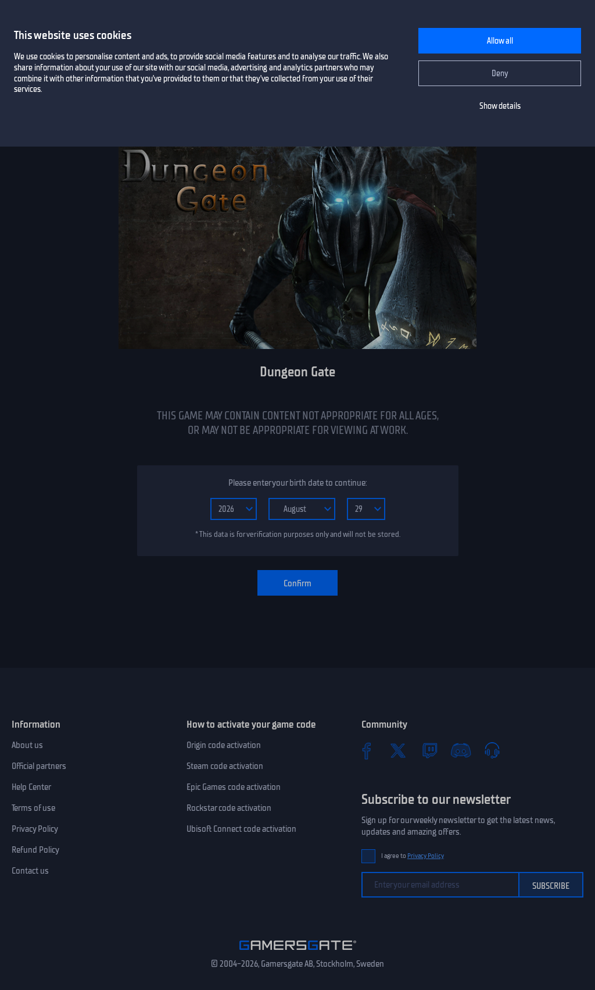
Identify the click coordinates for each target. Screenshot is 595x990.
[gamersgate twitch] (429, 750)
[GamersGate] (297, 952)
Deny (500, 73)
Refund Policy (35, 850)
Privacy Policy (35, 829)
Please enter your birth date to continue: (297, 483)
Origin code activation (224, 745)
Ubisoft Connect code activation (241, 829)
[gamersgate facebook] (366, 750)
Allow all (500, 41)
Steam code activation (225, 766)
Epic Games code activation (234, 787)
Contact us (30, 871)
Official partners (39, 766)
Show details (500, 106)
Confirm (297, 583)
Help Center (31, 787)
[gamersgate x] (398, 750)
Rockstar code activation (229, 808)
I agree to (412, 856)
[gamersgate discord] (460, 750)
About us (27, 745)
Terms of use (33, 808)
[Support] (492, 750)
